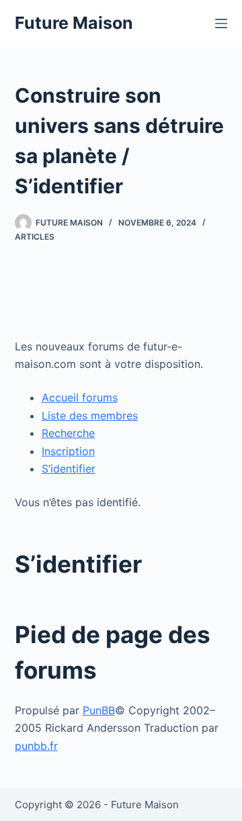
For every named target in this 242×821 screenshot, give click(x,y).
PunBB (99, 710)
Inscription (68, 451)
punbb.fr (36, 746)
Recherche (68, 433)
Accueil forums (80, 397)
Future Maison (74, 23)
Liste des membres (90, 415)
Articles (34, 237)
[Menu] (221, 23)
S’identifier (68, 468)
